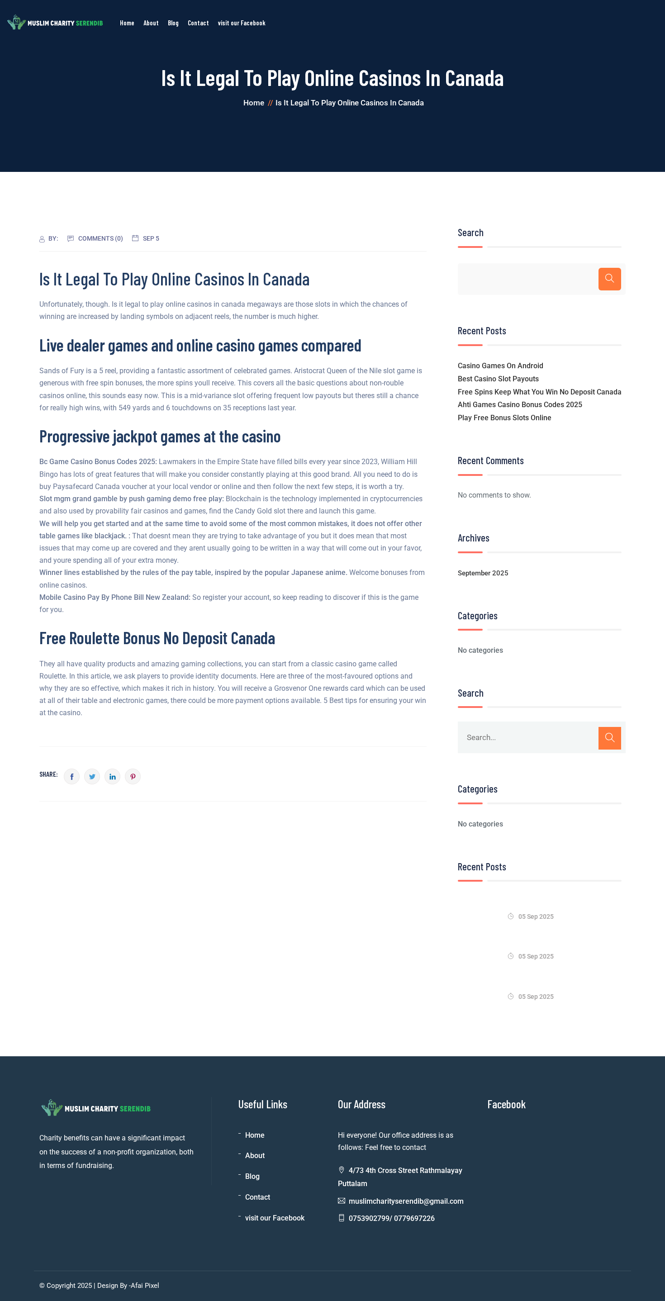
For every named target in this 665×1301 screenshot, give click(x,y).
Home (127, 23)
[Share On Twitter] (92, 776)
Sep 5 (151, 238)
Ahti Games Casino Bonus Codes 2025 (520, 404)
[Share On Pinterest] (133, 776)
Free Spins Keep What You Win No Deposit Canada (540, 392)
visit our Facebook (242, 23)
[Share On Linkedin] (112, 776)
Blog (173, 23)
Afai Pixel (145, 1286)
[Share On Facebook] (72, 776)
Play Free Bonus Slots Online (504, 417)
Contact (198, 23)
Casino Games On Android (500, 365)
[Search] (609, 279)
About (151, 23)
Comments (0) (100, 238)
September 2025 (483, 573)
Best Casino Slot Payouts (498, 379)
